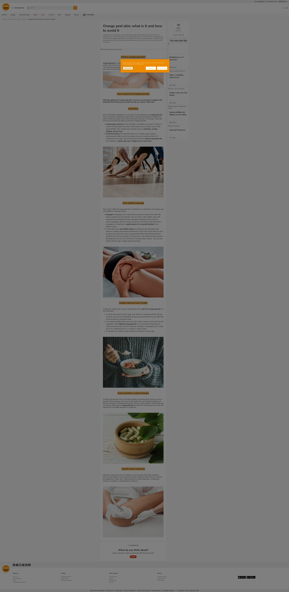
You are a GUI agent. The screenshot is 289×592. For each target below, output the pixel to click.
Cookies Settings (127, 68)
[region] (145, 65)
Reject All (151, 68)
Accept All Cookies (162, 68)
